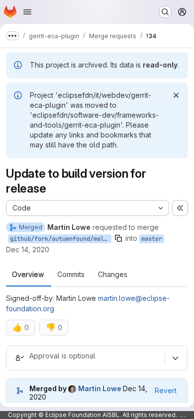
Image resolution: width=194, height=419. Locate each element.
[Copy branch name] (118, 238)
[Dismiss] (176, 95)
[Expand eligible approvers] (175, 358)
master (151, 239)
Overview (28, 275)
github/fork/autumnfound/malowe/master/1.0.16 (60, 239)
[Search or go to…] (165, 12)
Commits (71, 275)
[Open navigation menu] (27, 12)
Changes (112, 275)
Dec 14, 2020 (27, 249)
